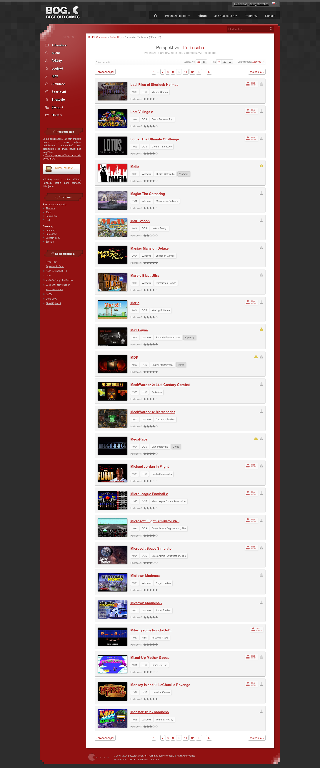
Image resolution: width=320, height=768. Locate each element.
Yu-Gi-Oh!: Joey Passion (58, 284)
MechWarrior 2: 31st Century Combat (160, 384)
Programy (251, 16)
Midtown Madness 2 (146, 602)
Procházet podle (176, 16)
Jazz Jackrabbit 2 (54, 289)
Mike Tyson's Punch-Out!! (150, 630)
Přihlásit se (240, 4)
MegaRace (138, 439)
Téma (48, 212)
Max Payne (139, 329)
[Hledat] (271, 28)
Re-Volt (49, 293)
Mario (134, 302)
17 (209, 72)
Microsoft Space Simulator (151, 548)
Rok (48, 219)
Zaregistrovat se (259, 4)
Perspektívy (116, 36)
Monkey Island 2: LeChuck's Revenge (160, 684)
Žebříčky (50, 241)
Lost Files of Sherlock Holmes (154, 84)
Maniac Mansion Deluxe (149, 248)
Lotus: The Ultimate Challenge (154, 139)
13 (198, 72)
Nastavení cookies (186, 755)
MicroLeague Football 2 (149, 493)
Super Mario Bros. (55, 266)
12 (192, 72)
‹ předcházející (105, 72)
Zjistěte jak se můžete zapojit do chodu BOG (62, 157)
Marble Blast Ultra (144, 275)
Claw (48, 275)
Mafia (134, 166)
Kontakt (270, 16)
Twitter (132, 759)
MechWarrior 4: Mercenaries (152, 411)
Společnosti (52, 233)
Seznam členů (53, 237)
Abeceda (50, 208)
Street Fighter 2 (53, 303)
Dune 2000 (51, 298)
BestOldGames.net (97, 36)
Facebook (143, 759)
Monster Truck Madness (149, 711)
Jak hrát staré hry (225, 16)
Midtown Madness (145, 575)
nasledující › (256, 72)
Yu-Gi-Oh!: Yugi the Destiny (59, 280)
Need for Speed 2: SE (57, 270)
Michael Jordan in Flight (149, 466)
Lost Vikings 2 (141, 111)
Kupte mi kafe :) (65, 168)
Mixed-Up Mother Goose (149, 657)
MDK (134, 357)
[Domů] (155, 15)
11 (185, 72)
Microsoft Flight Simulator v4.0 (154, 520)
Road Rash (51, 261)
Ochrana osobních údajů (161, 755)
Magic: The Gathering (147, 193)
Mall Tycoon (140, 220)
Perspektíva (52, 215)
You (155, 759)
